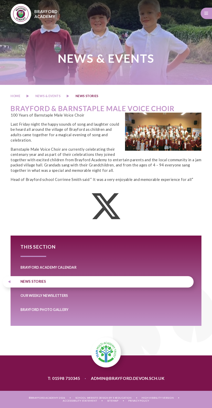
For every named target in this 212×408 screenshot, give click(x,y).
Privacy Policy (138, 400)
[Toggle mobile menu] (206, 13)
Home (15, 96)
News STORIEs (87, 96)
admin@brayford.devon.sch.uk (127, 378)
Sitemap (112, 400)
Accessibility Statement (80, 400)
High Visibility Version (158, 397)
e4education (122, 397)
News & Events (48, 96)
